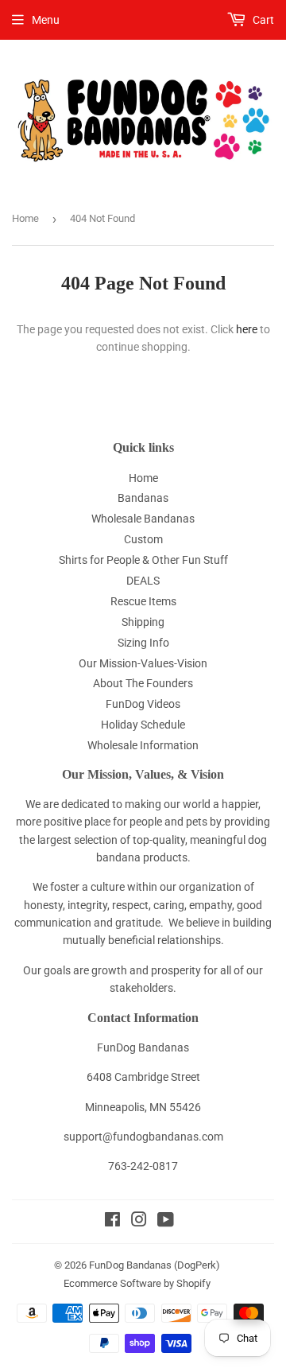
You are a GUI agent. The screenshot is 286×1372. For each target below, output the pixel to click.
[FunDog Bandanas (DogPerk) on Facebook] (112, 1221)
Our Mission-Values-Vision (143, 663)
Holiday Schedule (143, 724)
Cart (262, 20)
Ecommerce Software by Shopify (137, 1283)
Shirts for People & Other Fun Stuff (143, 560)
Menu (46, 20)
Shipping (143, 622)
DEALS (143, 580)
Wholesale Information (143, 745)
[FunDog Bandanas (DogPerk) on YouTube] (165, 1221)
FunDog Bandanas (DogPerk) (154, 1265)
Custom (143, 539)
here (246, 329)
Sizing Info (143, 642)
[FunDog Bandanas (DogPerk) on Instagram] (139, 1221)
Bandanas (143, 498)
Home (25, 218)
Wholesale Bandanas (143, 518)
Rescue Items (143, 601)
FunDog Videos (143, 704)
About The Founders (143, 683)
